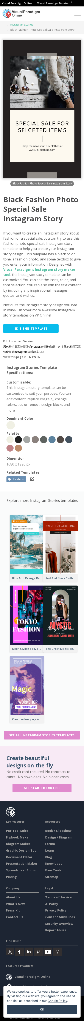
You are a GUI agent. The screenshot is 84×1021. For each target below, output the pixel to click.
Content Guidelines (60, 917)
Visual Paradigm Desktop (53, 3)
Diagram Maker (18, 844)
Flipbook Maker (18, 837)
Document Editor (19, 857)
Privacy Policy (55, 910)
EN (29, 357)
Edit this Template (30, 328)
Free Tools (53, 870)
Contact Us (14, 917)
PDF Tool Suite (17, 831)
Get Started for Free (42, 788)
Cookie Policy (57, 1001)
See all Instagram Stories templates (42, 735)
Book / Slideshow (58, 831)
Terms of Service (58, 897)
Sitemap (51, 877)
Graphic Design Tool (21, 850)
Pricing (11, 877)
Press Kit (13, 910)
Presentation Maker (21, 863)
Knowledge (53, 863)
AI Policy (51, 904)
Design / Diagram (58, 837)
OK (42, 1009)
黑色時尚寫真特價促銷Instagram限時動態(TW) (32, 346)
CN (38, 357)
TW (34, 357)
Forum (50, 844)
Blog (48, 857)
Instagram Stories (21, 24)
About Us (13, 897)
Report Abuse (55, 930)
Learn (49, 850)
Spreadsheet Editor (21, 870)
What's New (15, 904)
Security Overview (59, 924)
